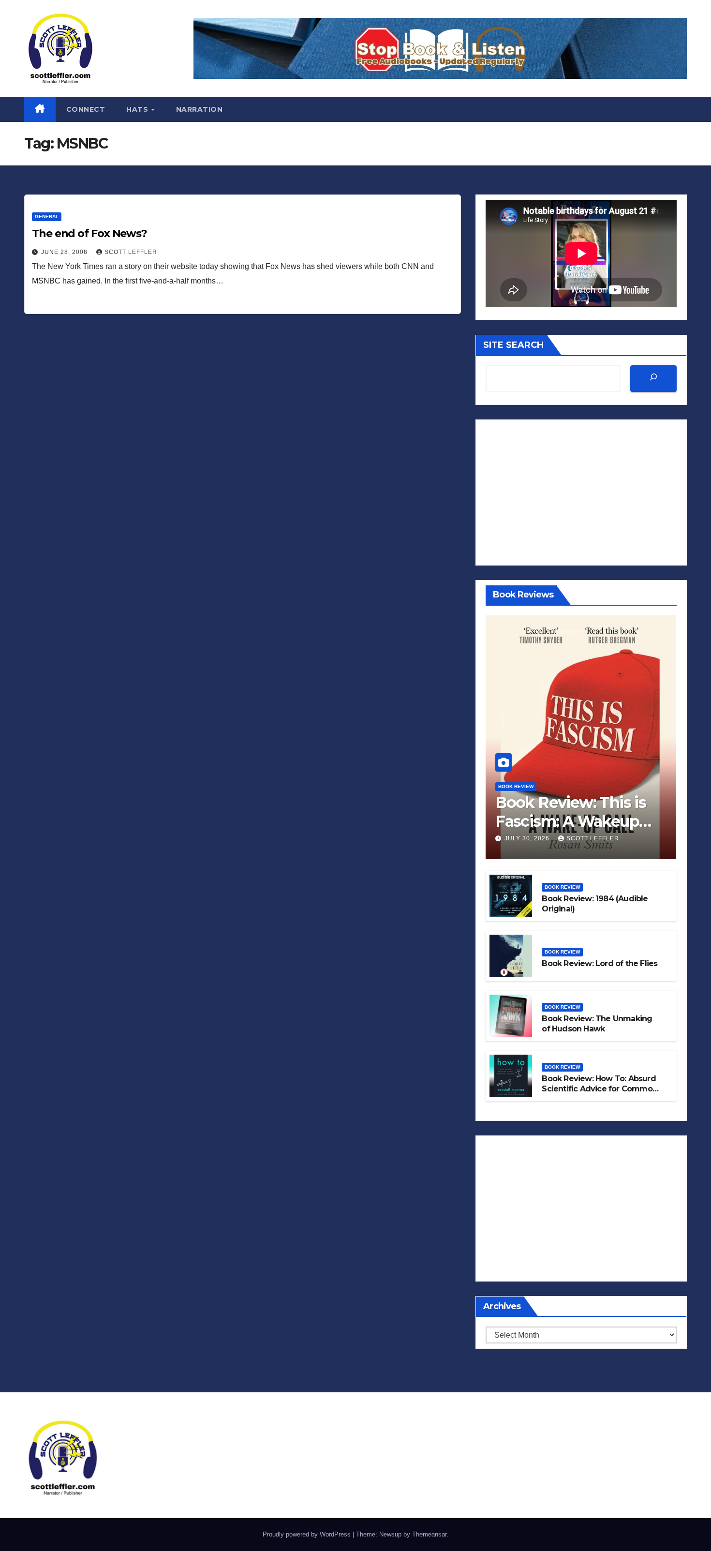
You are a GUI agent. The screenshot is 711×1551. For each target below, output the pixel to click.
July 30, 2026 (527, 838)
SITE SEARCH (513, 345)
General (47, 216)
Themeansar (429, 1534)
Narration (199, 109)
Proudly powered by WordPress (308, 1534)
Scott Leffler (130, 252)
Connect (85, 109)
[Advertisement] (581, 492)
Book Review (515, 786)
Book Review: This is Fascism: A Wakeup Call (570, 821)
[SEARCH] (653, 378)
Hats (138, 109)
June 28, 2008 (65, 252)
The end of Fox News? (89, 233)
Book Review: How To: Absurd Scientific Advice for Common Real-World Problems (599, 1089)
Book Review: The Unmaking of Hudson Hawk (597, 1023)
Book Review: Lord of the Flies (599, 963)
